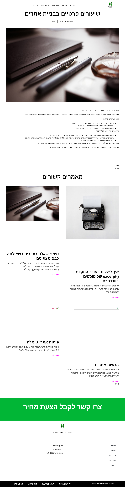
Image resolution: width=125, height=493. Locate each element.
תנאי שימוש (32, 484)
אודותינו (73, 5)
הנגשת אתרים (107, 365)
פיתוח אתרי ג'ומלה (43, 342)
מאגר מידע (45, 5)
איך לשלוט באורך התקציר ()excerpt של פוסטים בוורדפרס (97, 276)
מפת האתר (18, 484)
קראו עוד (115, 297)
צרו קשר (35, 5)
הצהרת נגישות (48, 484)
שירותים (65, 5)
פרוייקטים (55, 5)
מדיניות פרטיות (65, 484)
